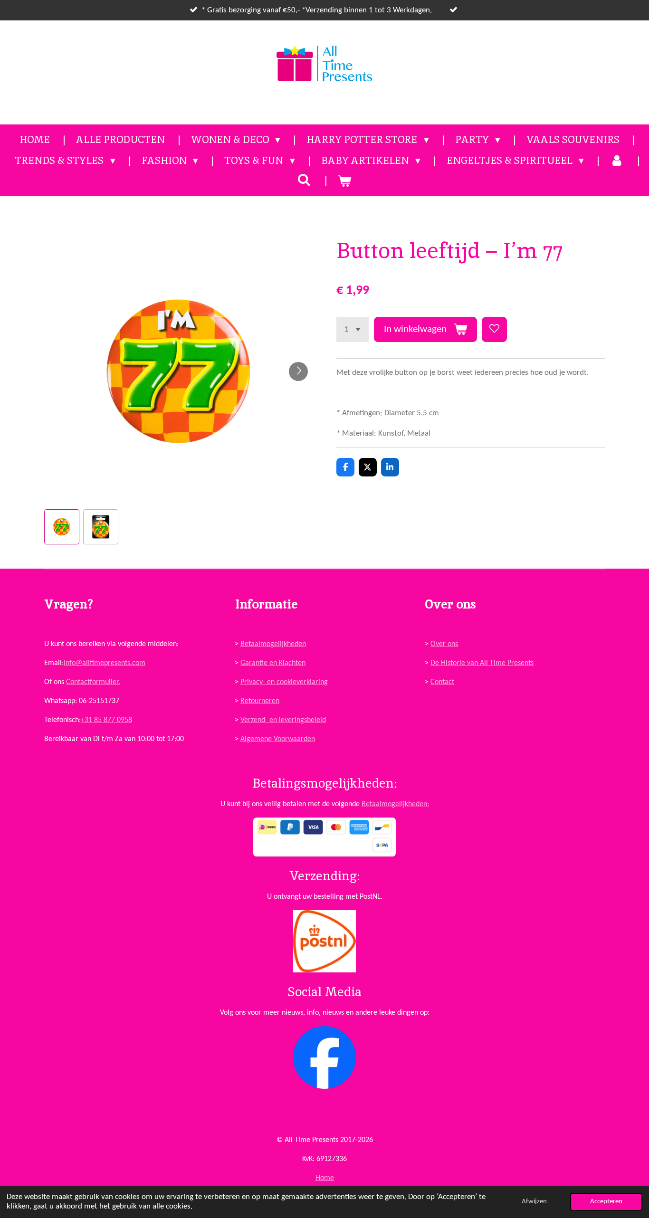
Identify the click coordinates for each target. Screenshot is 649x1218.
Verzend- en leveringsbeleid (283, 720)
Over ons (444, 644)
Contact (442, 682)
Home (324, 1178)
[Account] (617, 160)
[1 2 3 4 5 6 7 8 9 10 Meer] (352, 329)
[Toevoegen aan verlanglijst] (494, 329)
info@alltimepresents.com (104, 663)
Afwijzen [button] (534, 1201)
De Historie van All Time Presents (482, 663)
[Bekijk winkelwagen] (345, 181)
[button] (61, 526)
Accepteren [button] (606, 1201)
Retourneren (259, 701)
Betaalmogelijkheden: (395, 804)
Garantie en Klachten (272, 663)
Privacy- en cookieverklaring (284, 682)
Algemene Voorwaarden (277, 739)
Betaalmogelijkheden (273, 644)
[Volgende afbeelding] (298, 371)
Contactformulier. (93, 682)
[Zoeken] (304, 180)
